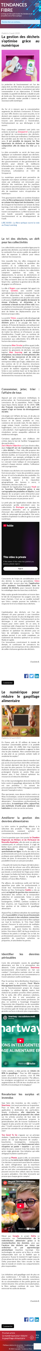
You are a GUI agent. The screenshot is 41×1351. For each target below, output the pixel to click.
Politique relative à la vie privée (13, 1345)
